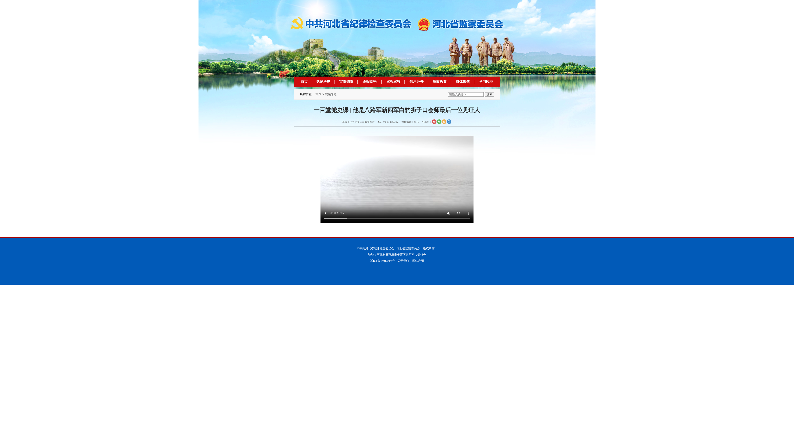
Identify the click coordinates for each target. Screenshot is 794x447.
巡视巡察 (393, 82)
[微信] (439, 121)
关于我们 (403, 260)
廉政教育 (440, 82)
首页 (304, 82)
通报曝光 (369, 82)
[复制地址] (449, 121)
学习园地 (486, 82)
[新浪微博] (434, 121)
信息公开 (417, 82)
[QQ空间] (444, 121)
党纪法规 (323, 82)
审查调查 (346, 82)
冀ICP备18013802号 (382, 260)
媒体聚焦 (463, 82)
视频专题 (331, 94)
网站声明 (418, 260)
